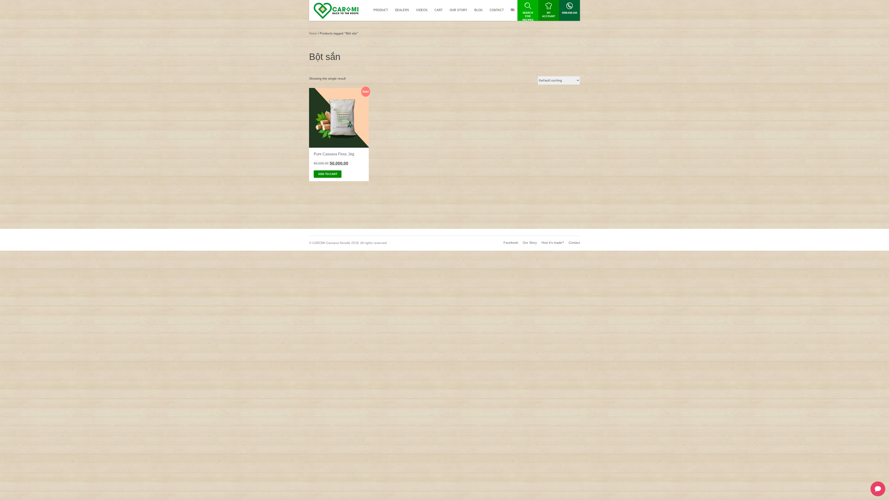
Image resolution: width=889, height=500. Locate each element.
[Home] (336, 11)
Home (313, 33)
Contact (574, 242)
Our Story (530, 242)
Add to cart (327, 174)
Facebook (511, 242)
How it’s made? (553, 242)
